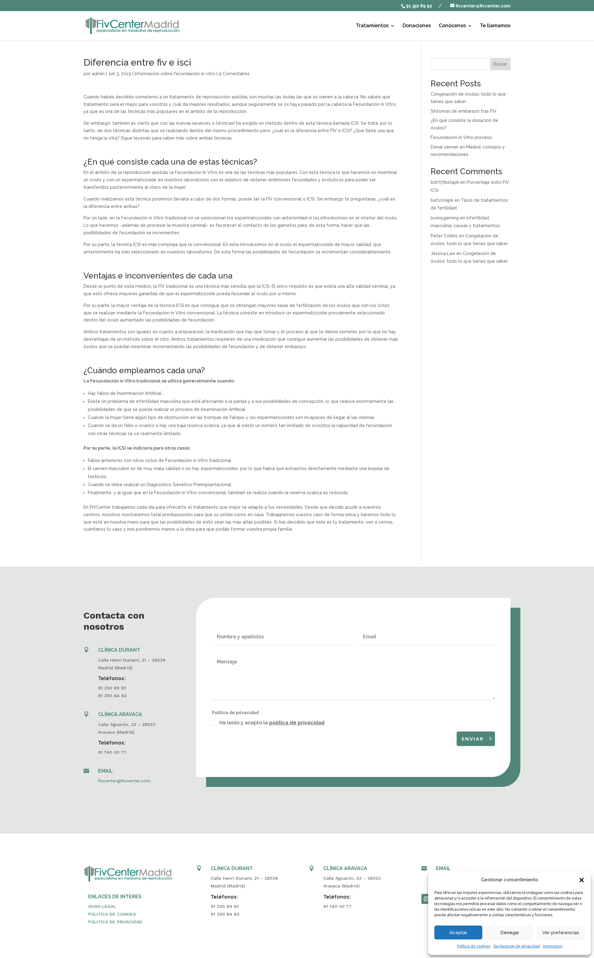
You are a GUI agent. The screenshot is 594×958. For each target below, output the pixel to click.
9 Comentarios (234, 73)
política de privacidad (297, 723)
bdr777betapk (445, 182)
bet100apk (442, 200)
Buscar (500, 64)
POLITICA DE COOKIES (112, 914)
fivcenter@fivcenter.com (124, 780)
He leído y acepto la (272, 723)
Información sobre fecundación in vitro (175, 73)
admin (98, 73)
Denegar (509, 932)
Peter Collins (444, 235)
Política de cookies (473, 946)
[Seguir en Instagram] (426, 899)
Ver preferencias (560, 932)
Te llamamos (495, 26)
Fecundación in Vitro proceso (461, 137)
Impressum (552, 946)
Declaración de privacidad (516, 946)
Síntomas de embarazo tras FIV (464, 111)
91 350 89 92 (419, 5)
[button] (582, 880)
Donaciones (416, 26)
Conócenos (452, 26)
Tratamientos (372, 26)
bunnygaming (445, 217)
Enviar (473, 739)
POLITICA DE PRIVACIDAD (115, 921)
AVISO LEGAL (102, 906)
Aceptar (458, 932)
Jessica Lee (443, 253)
